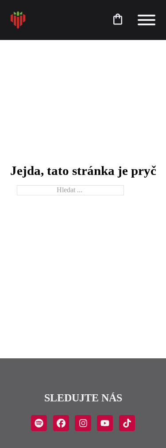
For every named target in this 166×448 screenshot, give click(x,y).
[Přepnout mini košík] (118, 19)
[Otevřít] (146, 20)
